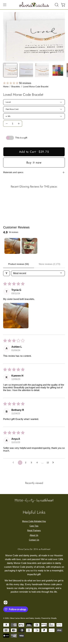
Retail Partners (34, 530)
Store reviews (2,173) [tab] (49, 264)
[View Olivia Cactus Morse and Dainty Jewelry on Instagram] (5, 602)
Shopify (53, 618)
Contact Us (34, 540)
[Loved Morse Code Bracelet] (10, 70)
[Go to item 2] (29, 246)
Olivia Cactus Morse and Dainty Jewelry (25, 618)
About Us (34, 535)
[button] (56, 5)
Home (6, 86)
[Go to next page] (53, 462)
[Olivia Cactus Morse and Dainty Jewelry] (34, 4)
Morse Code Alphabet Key (34, 521)
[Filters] (6, 273)
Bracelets (15, 86)
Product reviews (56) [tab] (18, 264)
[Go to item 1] (12, 246)
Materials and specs (13, 172)
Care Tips (34, 526)
